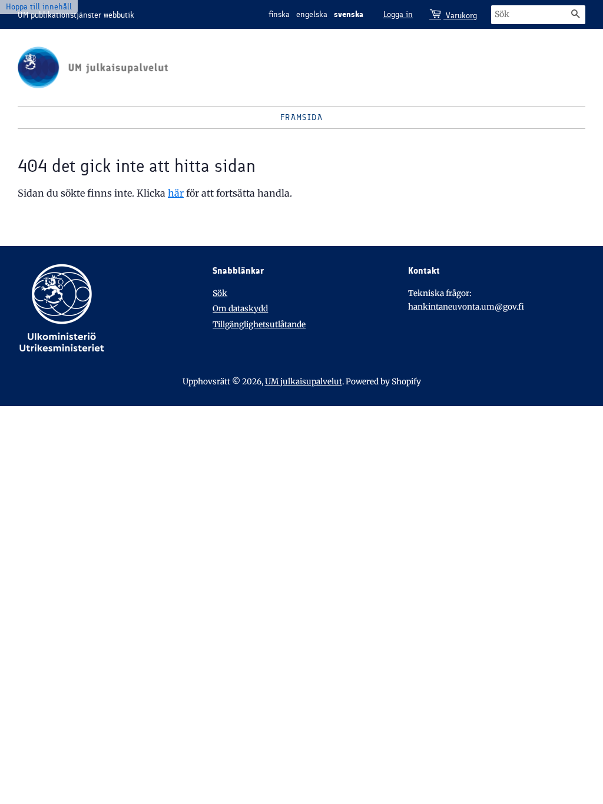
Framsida (301, 117)
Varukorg (460, 16)
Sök (220, 293)
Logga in (398, 14)
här (176, 193)
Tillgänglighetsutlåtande (259, 325)
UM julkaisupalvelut (303, 382)
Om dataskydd (240, 309)
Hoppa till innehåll (39, 7)
